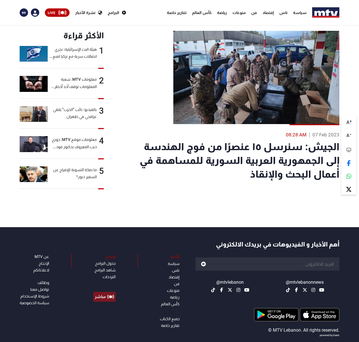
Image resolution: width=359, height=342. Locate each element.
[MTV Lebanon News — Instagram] (313, 290)
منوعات (239, 12)
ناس (283, 12)
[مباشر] (104, 284)
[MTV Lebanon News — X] (305, 290)
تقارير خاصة (177, 12)
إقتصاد (268, 12)
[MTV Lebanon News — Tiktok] (288, 290)
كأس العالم (201, 12)
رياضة (222, 12)
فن (254, 12)
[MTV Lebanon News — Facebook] (296, 290)
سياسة (300, 12)
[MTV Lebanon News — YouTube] (321, 290)
